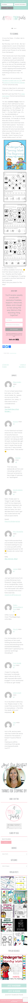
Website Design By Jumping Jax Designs (19, 1001)
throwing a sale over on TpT (12, 80)
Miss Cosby (17, 382)
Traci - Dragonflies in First (18, 607)
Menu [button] (15, 28)
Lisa (14, 722)
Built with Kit (14, 339)
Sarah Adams (18, 490)
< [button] (2, 967)
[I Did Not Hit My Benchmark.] (20, 925)
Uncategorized (13, 353)
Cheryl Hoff (17, 693)
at (14, 386)
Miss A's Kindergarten (12, 521)
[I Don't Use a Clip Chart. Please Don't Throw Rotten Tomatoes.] (7, 925)
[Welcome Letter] (20, 911)
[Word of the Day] (7, 883)
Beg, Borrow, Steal (11, 559)
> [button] (23, 967)
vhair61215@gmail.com (13, 595)
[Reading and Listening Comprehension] (7, 911)
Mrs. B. (15, 629)
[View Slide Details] (13, 967)
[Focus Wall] (20, 897)
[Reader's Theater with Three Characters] (20, 883)
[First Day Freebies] (7, 939)
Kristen (15, 421)
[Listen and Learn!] (20, 939)
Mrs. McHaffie (18, 531)
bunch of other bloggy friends (14, 82)
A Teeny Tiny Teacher (14, 18)
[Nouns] (7, 897)
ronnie (15, 569)
